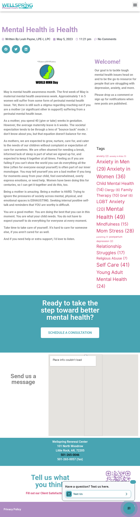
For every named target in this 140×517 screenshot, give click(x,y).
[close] (133, 482)
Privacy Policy (12, 509)
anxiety (102, 156)
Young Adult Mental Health (111, 279)
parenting (102, 237)
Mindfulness (112, 224)
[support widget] (129, 508)
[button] (135, 5)
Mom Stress (115, 231)
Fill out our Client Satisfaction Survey (50, 493)
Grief (126, 195)
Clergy (112, 190)
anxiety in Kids (118, 156)
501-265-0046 (70, 455)
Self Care (113, 265)
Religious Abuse (111, 258)
